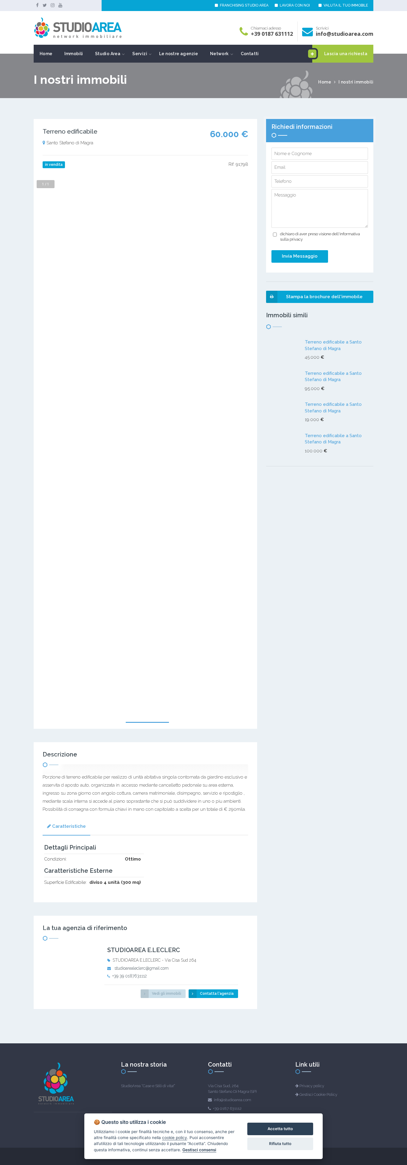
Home (46, 53)
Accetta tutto (280, 1128)
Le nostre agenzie (178, 53)
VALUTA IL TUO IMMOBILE (345, 5)
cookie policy (174, 1137)
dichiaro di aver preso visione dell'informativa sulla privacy (320, 237)
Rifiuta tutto (280, 1143)
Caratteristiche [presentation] (69, 826)
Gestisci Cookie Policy (318, 1094)
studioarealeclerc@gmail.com (141, 968)
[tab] (66, 827)
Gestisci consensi (199, 1149)
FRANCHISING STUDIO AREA (243, 5)
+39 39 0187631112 (129, 976)
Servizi (139, 53)
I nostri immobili (356, 82)
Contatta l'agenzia (217, 993)
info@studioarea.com (344, 33)
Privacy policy (311, 1086)
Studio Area (107, 53)
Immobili (73, 53)
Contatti (250, 53)
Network (219, 53)
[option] (145, 550)
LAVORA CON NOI (294, 5)
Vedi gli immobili (166, 993)
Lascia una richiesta (345, 53)
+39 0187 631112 (272, 33)
